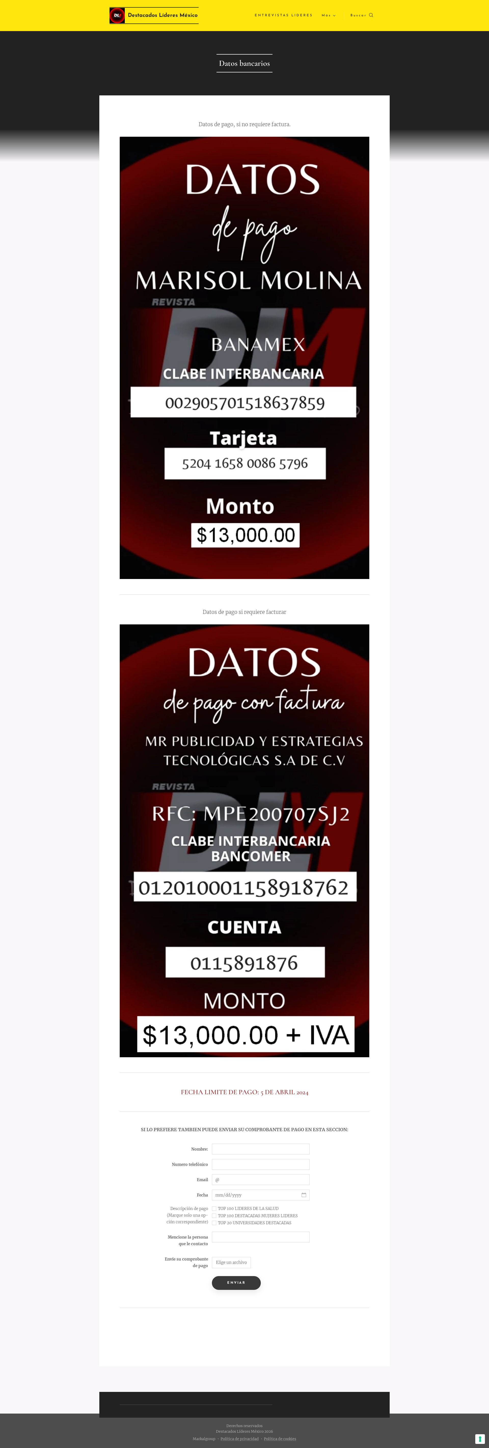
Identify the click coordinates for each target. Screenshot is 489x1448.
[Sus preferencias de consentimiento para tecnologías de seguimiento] (480, 1439)
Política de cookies (280, 1439)
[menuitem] (283, 15)
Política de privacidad (240, 1439)
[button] (361, 15)
